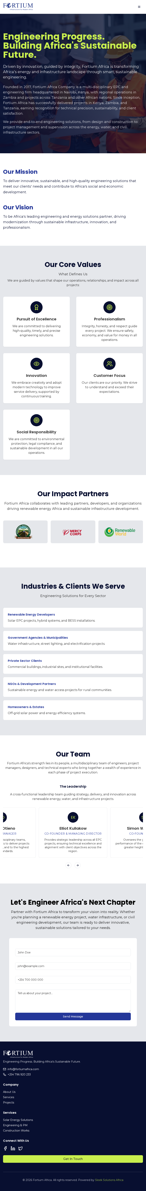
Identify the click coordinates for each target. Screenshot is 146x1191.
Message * (22, 986)
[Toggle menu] (139, 7)
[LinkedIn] (13, 1148)
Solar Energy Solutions (18, 1120)
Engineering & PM (15, 1125)
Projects (8, 1102)
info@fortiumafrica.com (23, 1069)
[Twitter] (20, 1148)
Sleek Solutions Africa (109, 1180)
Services (8, 1097)
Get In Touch (73, 1159)
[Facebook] (5, 1148)
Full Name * (23, 946)
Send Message (73, 1016)
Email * (20, 959)
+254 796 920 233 (19, 1074)
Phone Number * (27, 972)
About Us (9, 1092)
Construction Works (16, 1130)
